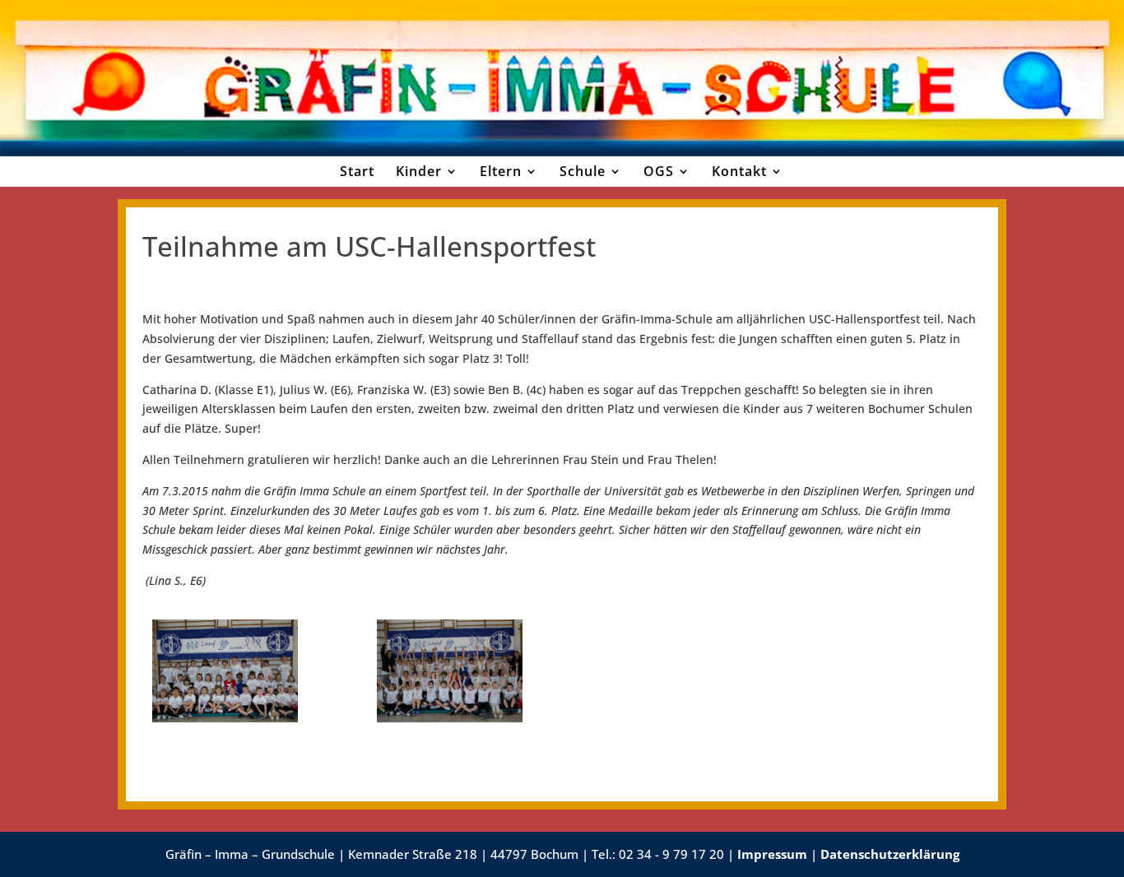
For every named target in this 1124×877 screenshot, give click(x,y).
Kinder (419, 171)
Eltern (501, 171)
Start (357, 171)
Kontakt (739, 171)
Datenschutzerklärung (889, 854)
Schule (583, 171)
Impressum (772, 854)
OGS (658, 171)
